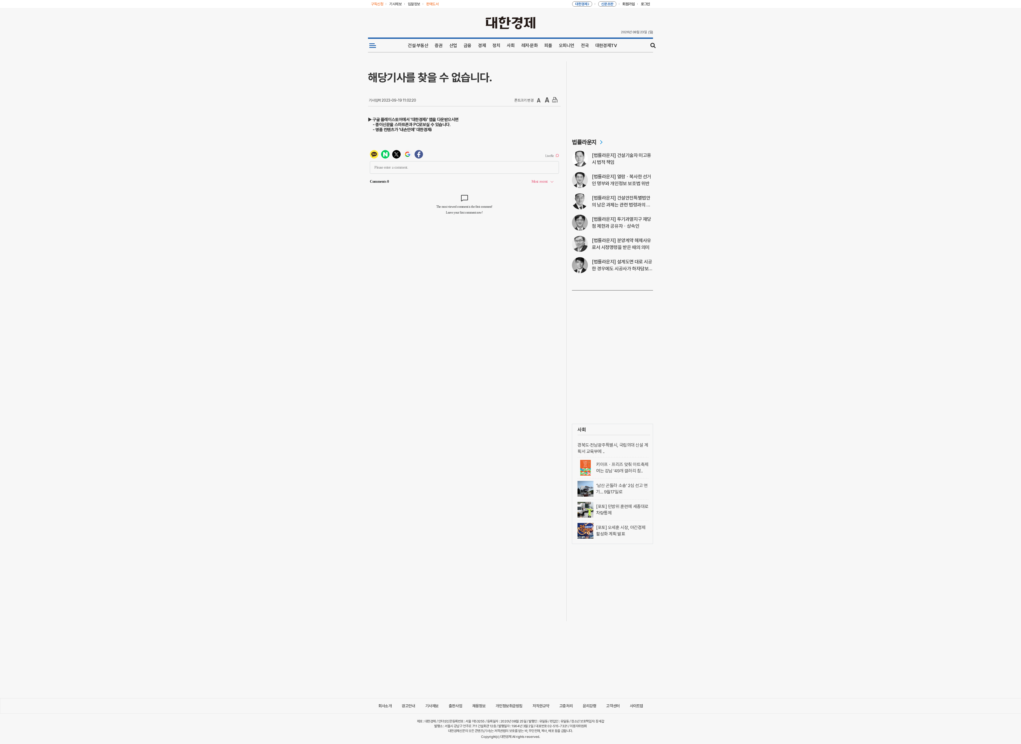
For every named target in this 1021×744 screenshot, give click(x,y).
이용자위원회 (578, 726)
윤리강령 (589, 706)
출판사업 (455, 706)
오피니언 (566, 45)
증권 (438, 45)
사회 (510, 45)
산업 (453, 45)
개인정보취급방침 (509, 706)
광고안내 (408, 706)
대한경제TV (606, 45)
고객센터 (613, 706)
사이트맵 (636, 706)
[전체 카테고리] (372, 45)
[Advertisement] (612, 94)
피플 (548, 45)
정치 (496, 45)
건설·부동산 (418, 45)
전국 (585, 45)
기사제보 (432, 706)
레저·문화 (529, 45)
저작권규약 (541, 706)
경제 (482, 45)
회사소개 (385, 706)
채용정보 (479, 706)
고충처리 (566, 706)
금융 (467, 45)
